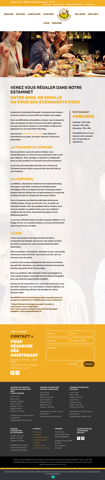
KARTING (20, 14)
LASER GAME (34, 14)
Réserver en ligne (40, 445)
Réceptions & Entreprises (74, 4)
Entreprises (37, 435)
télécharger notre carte (32, 134)
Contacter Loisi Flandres (42, 448)
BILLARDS (80, 14)
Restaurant (37, 432)
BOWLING (8, 14)
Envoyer (89, 364)
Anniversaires (58, 4)
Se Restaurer (90, 4)
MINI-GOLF (93, 14)
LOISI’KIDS (48, 14)
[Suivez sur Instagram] (17, 373)
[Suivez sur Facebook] (12, 373)
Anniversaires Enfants (41, 437)
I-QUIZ (46, 23)
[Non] (102, 475)
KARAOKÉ (57, 23)
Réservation (47, 4)
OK (53, 477)
